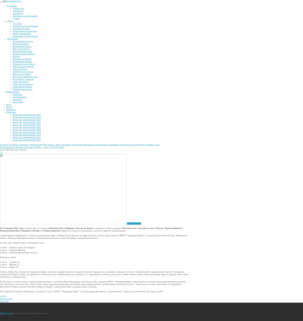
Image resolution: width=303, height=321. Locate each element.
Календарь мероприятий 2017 (27, 137)
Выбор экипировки (22, 34)
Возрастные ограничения (24, 31)
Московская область (22, 59)
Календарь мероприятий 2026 (27, 115)
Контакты (10, 109)
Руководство (18, 8)
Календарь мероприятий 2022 (27, 125)
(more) (157, 145)
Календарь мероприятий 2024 (27, 120)
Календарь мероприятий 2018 (27, 135)
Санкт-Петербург (21, 82)
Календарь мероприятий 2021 (27, 127)
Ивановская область (22, 46)
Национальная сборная (130, 145)
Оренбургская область (23, 72)
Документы (18, 11)
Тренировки (12, 39)
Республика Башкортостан (25, 77)
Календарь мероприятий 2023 (27, 122)
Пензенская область (22, 74)
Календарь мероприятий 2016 (27, 140)
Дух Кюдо (17, 23)
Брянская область (21, 44)
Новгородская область (23, 66)
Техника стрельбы (21, 29)
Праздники (18, 102)
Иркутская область (21, 49)
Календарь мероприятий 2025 (27, 117)
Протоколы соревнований (25, 16)
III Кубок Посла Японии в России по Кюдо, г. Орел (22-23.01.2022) (32, 147)
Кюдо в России (10, 145)
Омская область (20, 69)
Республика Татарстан (23, 79)
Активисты (18, 13)
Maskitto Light (6, 313)
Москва (16, 56)
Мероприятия (12, 92)
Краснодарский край (22, 51)
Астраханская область (23, 41)
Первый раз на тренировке (25, 26)
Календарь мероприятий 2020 (27, 130)
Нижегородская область (24, 64)
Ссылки (16, 18)
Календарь (11, 112)
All (1, 145)
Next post (4, 301)
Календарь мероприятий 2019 (27, 132)
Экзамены (17, 99)
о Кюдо (9, 21)
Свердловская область (23, 84)
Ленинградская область (24, 54)
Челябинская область (22, 89)
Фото (8, 104)
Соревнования (19, 97)
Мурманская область (22, 61)
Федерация (11, 6)
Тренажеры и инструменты (25, 36)
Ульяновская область (22, 87)
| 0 (1, 152)
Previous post (6, 299)
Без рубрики (148, 145)
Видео (9, 107)
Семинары (17, 94)
